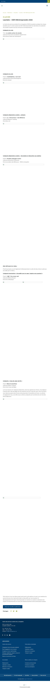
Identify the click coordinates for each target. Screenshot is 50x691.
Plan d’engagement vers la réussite (9, 649)
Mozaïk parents (8, 675)
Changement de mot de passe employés (10, 647)
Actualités (16, 12)
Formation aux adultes (29, 665)
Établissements (28, 647)
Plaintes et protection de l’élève (9, 656)
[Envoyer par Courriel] (16, 611)
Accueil (4, 12)
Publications (9, 12)
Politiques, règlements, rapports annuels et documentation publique (11, 653)
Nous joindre (35, 675)
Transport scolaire (28, 653)
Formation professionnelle (30, 663)
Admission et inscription (30, 651)
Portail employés (18, 675)
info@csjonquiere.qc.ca (11, 631)
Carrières (27, 675)
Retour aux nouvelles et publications (13, 606)
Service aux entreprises (30, 666)
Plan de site (43, 675)
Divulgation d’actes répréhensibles (9, 651)
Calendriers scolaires (29, 649)
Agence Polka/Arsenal (28, 679)
